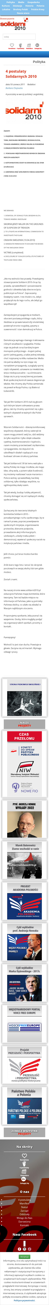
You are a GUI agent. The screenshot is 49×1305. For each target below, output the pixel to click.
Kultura (6, 5)
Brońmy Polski (20, 9)
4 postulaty (24, 1199)
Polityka (11, 2)
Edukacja (17, 5)
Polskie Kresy (37, 9)
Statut (24, 1207)
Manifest (24, 1203)
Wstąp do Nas (24, 1218)
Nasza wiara (23, 13)
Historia (29, 5)
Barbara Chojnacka (14, 88)
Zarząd (24, 1210)
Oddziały (25, 1214)
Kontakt (24, 1225)
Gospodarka (34, 2)
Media (21, 2)
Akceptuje (24, 1257)
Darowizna (24, 1221)
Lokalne (6, 9)
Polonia (40, 5)
